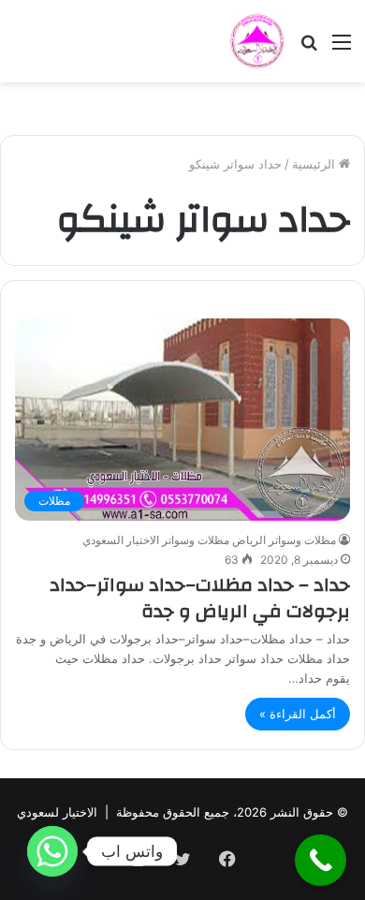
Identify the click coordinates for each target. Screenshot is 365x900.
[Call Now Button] (320, 860)
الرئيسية (315, 163)
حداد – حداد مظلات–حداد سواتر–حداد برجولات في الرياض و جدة (200, 598)
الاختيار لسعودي (57, 811)
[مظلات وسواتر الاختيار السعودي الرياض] (257, 41)
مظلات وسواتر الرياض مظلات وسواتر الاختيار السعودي (209, 540)
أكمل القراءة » (297, 713)
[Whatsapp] (52, 851)
